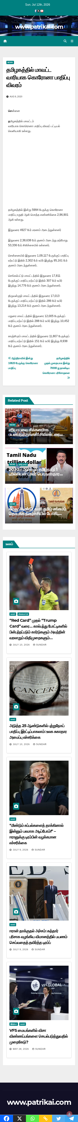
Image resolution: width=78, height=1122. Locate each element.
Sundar (41, 645)
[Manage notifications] (69, 1114)
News (10, 62)
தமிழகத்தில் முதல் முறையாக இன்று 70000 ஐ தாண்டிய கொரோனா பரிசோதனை (56, 365)
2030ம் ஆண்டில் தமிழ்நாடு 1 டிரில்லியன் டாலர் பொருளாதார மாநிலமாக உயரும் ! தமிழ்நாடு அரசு (37, 474)
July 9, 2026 (21, 850)
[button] (65, 41)
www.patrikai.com (39, 26)
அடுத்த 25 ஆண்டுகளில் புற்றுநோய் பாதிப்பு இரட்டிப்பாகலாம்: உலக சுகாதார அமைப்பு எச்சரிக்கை (38, 731)
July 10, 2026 (21, 645)
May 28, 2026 (21, 1049)
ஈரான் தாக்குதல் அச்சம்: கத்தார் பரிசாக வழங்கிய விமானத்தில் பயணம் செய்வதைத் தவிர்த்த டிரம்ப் (38, 936)
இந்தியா (14, 1024)
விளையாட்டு (23, 614)
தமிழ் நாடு (23, 464)
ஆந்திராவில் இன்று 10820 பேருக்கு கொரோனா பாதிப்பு (23, 363)
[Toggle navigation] (72, 41)
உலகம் (13, 614)
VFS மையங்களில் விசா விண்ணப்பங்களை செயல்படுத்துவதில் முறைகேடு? (38, 1036)
